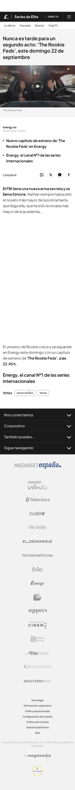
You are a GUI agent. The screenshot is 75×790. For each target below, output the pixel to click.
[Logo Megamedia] (39, 755)
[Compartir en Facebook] (68, 175)
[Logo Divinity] (37, 527)
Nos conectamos (18, 415)
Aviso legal (37, 700)
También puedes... (19, 436)
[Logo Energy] (38, 583)
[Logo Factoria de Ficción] (37, 555)
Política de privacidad (37, 711)
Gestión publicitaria (37, 727)
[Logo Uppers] (37, 611)
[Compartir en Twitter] (50, 175)
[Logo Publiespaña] (38, 667)
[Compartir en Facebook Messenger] (59, 175)
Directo (39, 25)
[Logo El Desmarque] (37, 541)
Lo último (9, 25)
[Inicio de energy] (6, 17)
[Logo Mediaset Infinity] (37, 486)
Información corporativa (37, 705)
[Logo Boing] (37, 569)
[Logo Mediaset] (38, 467)
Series (43, 393)
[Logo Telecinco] (38, 500)
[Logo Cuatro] (38, 513)
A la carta (25, 25)
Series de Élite (26, 17)
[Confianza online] (37, 775)
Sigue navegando (19, 447)
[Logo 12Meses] (37, 639)
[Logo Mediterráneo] (38, 680)
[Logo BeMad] (37, 597)
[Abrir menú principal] (69, 17)
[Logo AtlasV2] (37, 653)
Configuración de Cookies (37, 716)
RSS (37, 732)
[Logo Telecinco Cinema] (37, 625)
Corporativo (14, 425)
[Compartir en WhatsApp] (41, 175)
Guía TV (53, 25)
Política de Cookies (38, 721)
